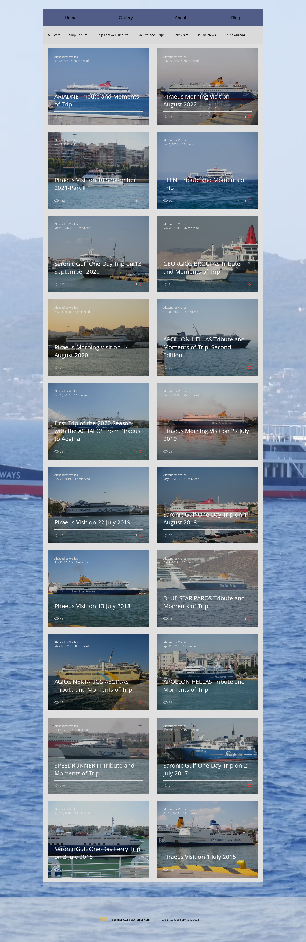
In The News (206, 35)
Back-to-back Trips (151, 35)
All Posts (54, 35)
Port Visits (181, 35)
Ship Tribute (78, 35)
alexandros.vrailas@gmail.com (130, 919)
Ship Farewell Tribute (112, 35)
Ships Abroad (235, 35)
